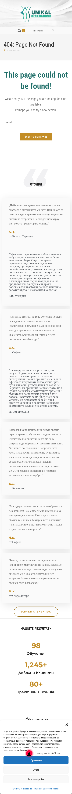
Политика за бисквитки (22, 789)
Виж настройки (36, 779)
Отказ (36, 769)
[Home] (5, 50)
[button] (67, 724)
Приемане (36, 760)
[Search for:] (53, 30)
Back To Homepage (36, 137)
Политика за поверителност (46, 789)
